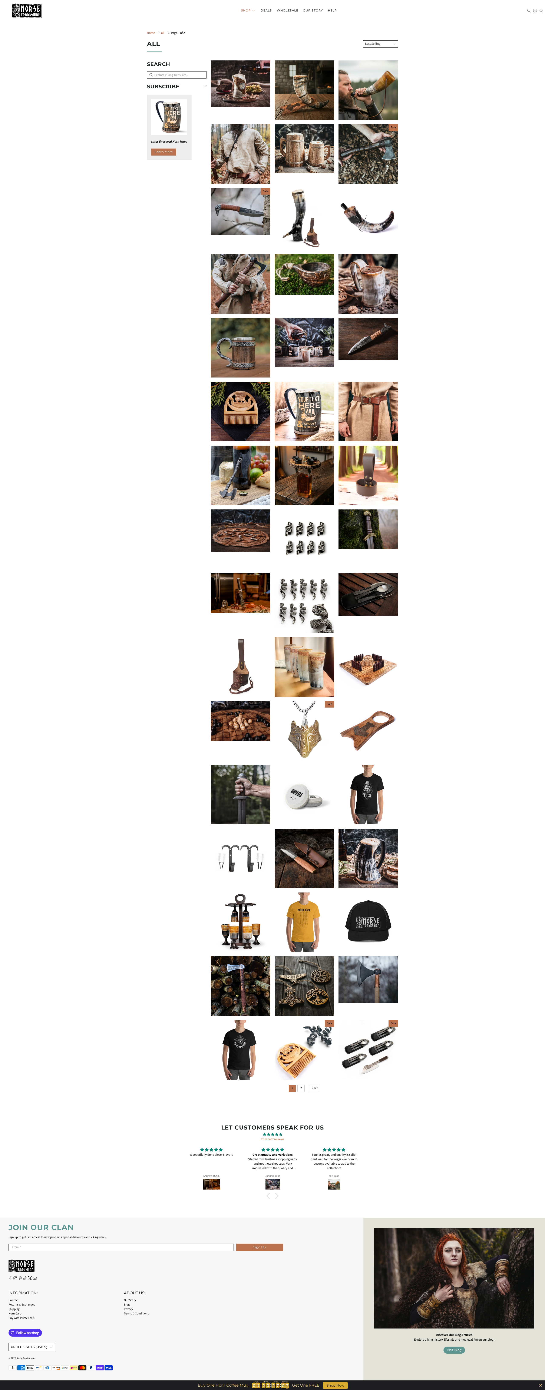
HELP (332, 10)
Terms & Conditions (136, 1313)
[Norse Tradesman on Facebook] (10, 1279)
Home (151, 32)
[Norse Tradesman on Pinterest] (20, 1279)
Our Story (313, 10)
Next (314, 1088)
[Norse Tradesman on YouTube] (35, 1279)
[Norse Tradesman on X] (30, 1279)
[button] (269, 1196)
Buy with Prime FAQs (21, 1318)
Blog (127, 1305)
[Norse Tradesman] (26, 10)
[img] (272, 1134)
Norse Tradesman (25, 1358)
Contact (14, 1300)
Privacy (128, 1309)
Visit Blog (454, 1350)
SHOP (246, 10)
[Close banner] (540, 1385)
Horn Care (15, 1313)
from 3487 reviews (272, 1139)
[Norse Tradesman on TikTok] (25, 1279)
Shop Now (335, 1385)
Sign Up (259, 1247)
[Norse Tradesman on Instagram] (15, 1279)
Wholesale (287, 10)
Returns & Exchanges (22, 1305)
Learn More (164, 152)
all (163, 32)
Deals (266, 10)
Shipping (14, 1309)
